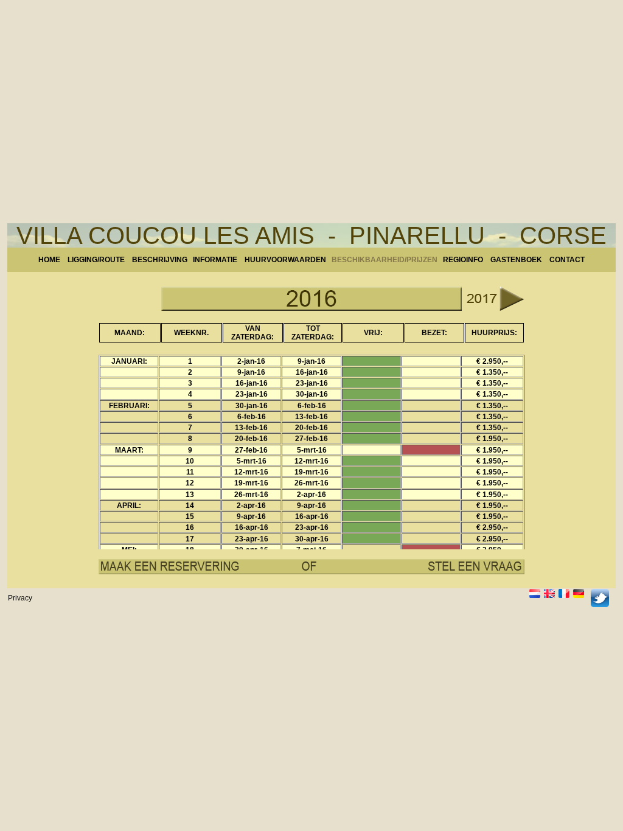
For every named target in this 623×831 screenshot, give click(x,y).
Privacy (20, 598)
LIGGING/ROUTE (96, 260)
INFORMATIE (219, 260)
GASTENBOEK (516, 260)
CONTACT (567, 260)
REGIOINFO (463, 260)
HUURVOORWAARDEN (285, 260)
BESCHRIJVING (159, 260)
